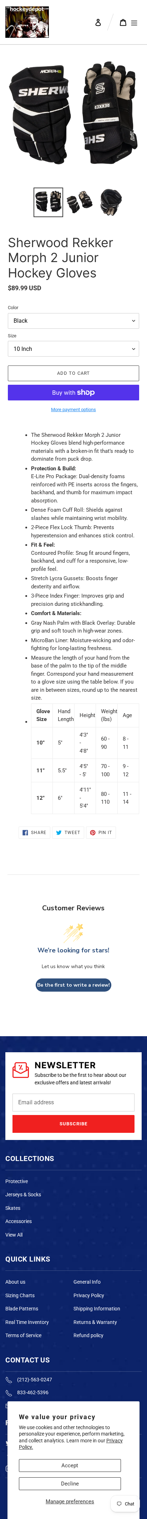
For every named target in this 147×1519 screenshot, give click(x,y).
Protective (16, 1181)
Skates (12, 1208)
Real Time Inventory (27, 1322)
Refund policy (88, 1335)
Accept (69, 1465)
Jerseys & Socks (23, 1194)
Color (13, 307)
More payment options (73, 409)
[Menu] (134, 22)
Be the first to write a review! (73, 985)
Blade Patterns (21, 1308)
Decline (70, 1483)
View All (13, 1235)
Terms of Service (23, 1335)
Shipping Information (97, 1308)
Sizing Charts (20, 1295)
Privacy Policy (89, 1295)
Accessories (18, 1221)
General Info (87, 1282)
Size (12, 335)
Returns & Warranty (95, 1322)
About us (15, 1282)
